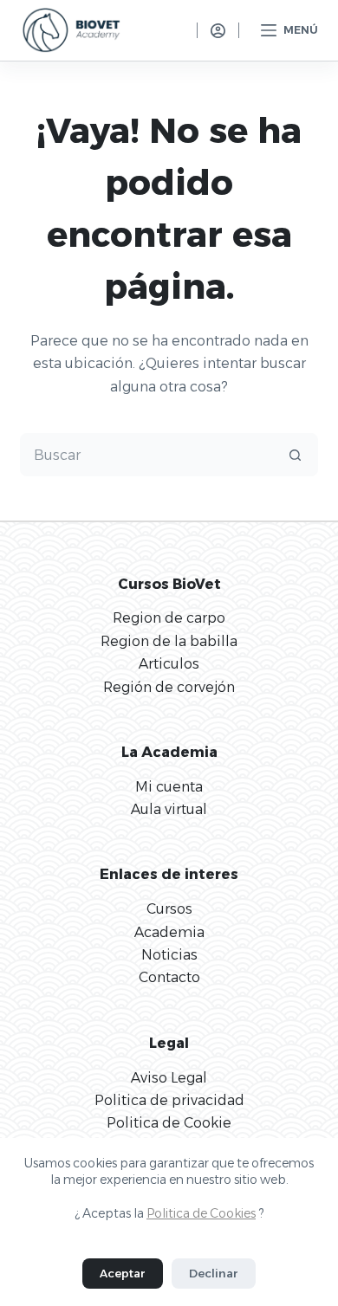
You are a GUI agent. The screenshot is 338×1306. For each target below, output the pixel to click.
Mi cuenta (169, 787)
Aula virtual (169, 809)
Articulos (169, 664)
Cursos (169, 909)
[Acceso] (218, 30)
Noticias (169, 955)
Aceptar (123, 1273)
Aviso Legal (169, 1078)
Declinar (213, 1273)
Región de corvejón (169, 687)
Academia (169, 932)
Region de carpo (169, 618)
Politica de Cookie (169, 1123)
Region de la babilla (169, 641)
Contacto (169, 977)
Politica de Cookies (201, 1213)
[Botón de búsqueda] (295, 454)
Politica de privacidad (169, 1100)
